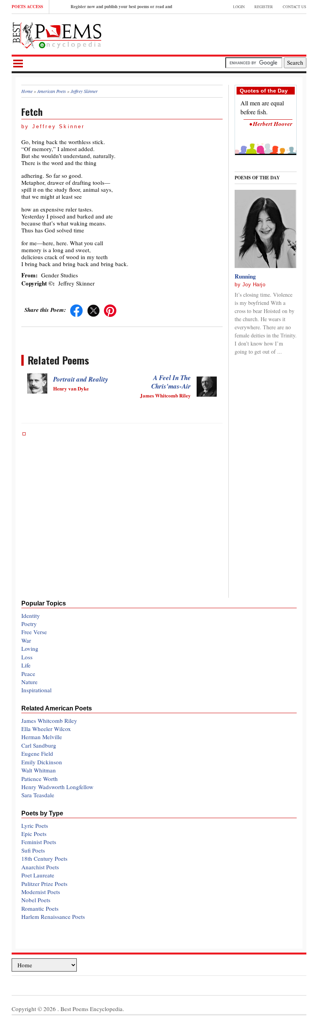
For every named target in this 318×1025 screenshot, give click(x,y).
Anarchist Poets (40, 867)
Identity (30, 615)
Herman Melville (41, 737)
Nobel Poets (35, 900)
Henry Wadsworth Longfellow (57, 787)
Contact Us (294, 6)
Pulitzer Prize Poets (44, 883)
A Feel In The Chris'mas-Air (171, 382)
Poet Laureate (37, 875)
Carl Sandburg (38, 745)
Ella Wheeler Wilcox (46, 729)
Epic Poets (34, 834)
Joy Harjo (254, 284)
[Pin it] (110, 309)
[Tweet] (93, 309)
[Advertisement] (215, 33)
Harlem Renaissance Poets (53, 916)
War (26, 640)
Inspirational (36, 690)
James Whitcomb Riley (49, 720)
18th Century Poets (44, 858)
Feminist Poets (38, 842)
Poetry (29, 624)
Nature (29, 682)
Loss (27, 657)
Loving (29, 648)
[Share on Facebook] (76, 309)
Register (263, 6)
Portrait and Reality (80, 379)
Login (239, 6)
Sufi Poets (33, 850)
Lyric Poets (34, 825)
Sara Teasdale (37, 795)
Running (245, 276)
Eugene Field (37, 753)
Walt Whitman (38, 770)
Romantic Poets (40, 908)
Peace (28, 674)
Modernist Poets (40, 892)
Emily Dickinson (41, 762)
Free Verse (34, 632)
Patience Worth (39, 779)
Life (26, 665)
